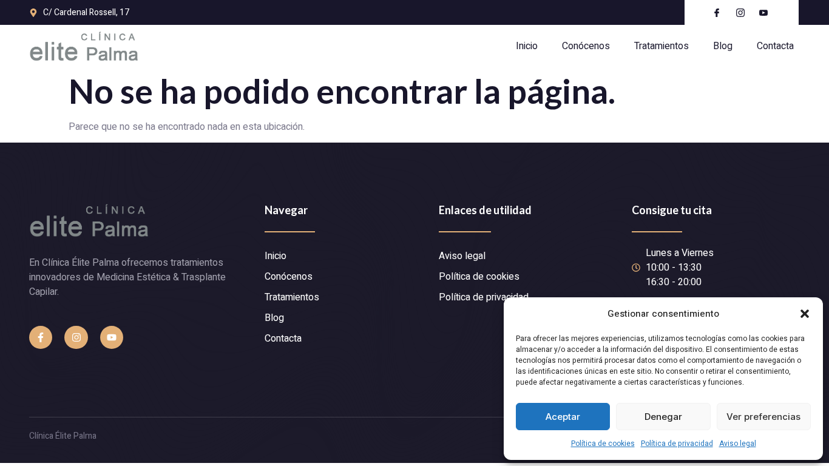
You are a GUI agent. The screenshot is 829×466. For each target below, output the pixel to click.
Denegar (663, 416)
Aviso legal (737, 443)
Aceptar (563, 416)
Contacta (775, 46)
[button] (805, 314)
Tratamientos (661, 46)
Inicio (527, 46)
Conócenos (586, 46)
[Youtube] (111, 337)
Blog (723, 46)
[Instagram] (75, 337)
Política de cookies (603, 443)
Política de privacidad (677, 443)
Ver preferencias (763, 416)
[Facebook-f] (40, 337)
